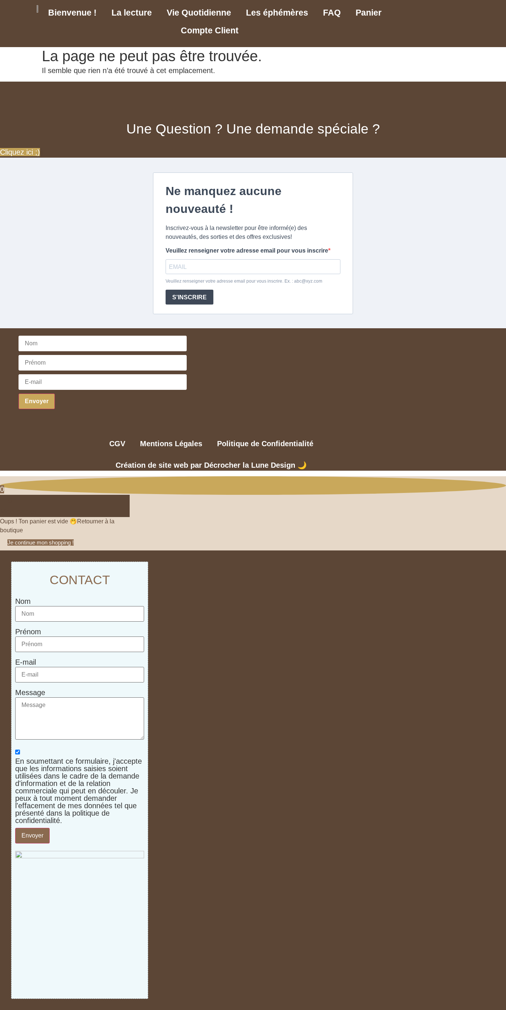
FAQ (332, 12)
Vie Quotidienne (199, 12)
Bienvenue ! (72, 12)
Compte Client (210, 30)
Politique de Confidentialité (265, 444)
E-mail (25, 662)
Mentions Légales (171, 444)
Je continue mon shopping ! (40, 542)
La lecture (131, 12)
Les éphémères (277, 12)
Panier (369, 12)
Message (30, 692)
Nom (23, 601)
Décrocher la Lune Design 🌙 (255, 465)
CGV (117, 444)
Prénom (28, 631)
